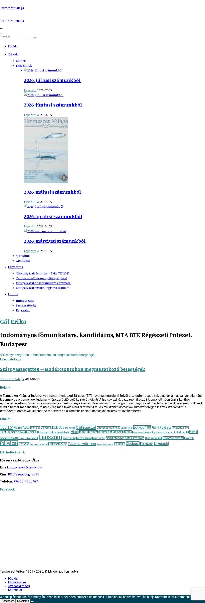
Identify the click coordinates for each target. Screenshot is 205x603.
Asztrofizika (21, 427)
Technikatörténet (57, 443)
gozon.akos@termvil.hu (26, 467)
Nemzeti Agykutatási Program (125, 438)
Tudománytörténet (82, 444)
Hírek (74, 432)
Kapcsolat (23, 310)
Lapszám (30, 90)
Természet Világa (12, 8)
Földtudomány (180, 427)
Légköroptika (69, 438)
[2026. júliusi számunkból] (43, 70)
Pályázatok (15, 267)
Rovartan (24, 443)
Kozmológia (157, 432)
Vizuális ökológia (105, 444)
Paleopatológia (10, 359)
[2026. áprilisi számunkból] (43, 206)
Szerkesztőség (26, 305)
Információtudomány (110, 431)
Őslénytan (146, 444)
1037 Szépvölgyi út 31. (23, 474)
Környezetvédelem (27, 438)
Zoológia (119, 443)
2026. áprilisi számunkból (53, 216)
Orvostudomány (173, 438)
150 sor (6, 427)
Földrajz (165, 427)
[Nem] (32, 601)
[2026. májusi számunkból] (46, 182)
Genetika (31, 431)
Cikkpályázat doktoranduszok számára (43, 283)
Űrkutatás (161, 444)
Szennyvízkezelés (38, 444)
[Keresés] (34, 37)
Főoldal (13, 46)
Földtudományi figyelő (13, 431)
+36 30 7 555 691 (26, 481)
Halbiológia (42, 432)
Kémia (193, 432)
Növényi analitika (153, 438)
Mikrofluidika (98, 438)
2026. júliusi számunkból (52, 80)
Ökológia (133, 443)
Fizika (155, 427)
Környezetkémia (8, 438)
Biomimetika (69, 428)
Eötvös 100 (142, 427)
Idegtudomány (88, 431)
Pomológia (189, 438)
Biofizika (35, 427)
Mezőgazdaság (83, 438)
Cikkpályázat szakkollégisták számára (42, 288)
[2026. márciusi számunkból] (45, 231)
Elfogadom (8, 600)
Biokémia (46, 427)
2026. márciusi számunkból (55, 241)
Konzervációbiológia (141, 432)
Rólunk (13, 294)
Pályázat (9, 443)
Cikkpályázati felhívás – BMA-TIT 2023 (43, 273)
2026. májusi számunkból (52, 192)
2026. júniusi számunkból (53, 105)
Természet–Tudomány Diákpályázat (41, 278)
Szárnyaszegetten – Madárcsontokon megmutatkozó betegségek (72, 369)
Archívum (23, 260)
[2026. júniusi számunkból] (43, 95)
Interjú (128, 431)
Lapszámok (24, 65)
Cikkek (13, 54)
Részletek (23, 600)
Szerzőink (23, 256)
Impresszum (25, 300)
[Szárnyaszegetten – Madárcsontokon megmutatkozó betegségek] (47, 355)
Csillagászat (86, 427)
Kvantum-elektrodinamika (176, 432)
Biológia (57, 427)
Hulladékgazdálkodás (59, 432)
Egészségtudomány (108, 427)
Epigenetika (126, 428)
